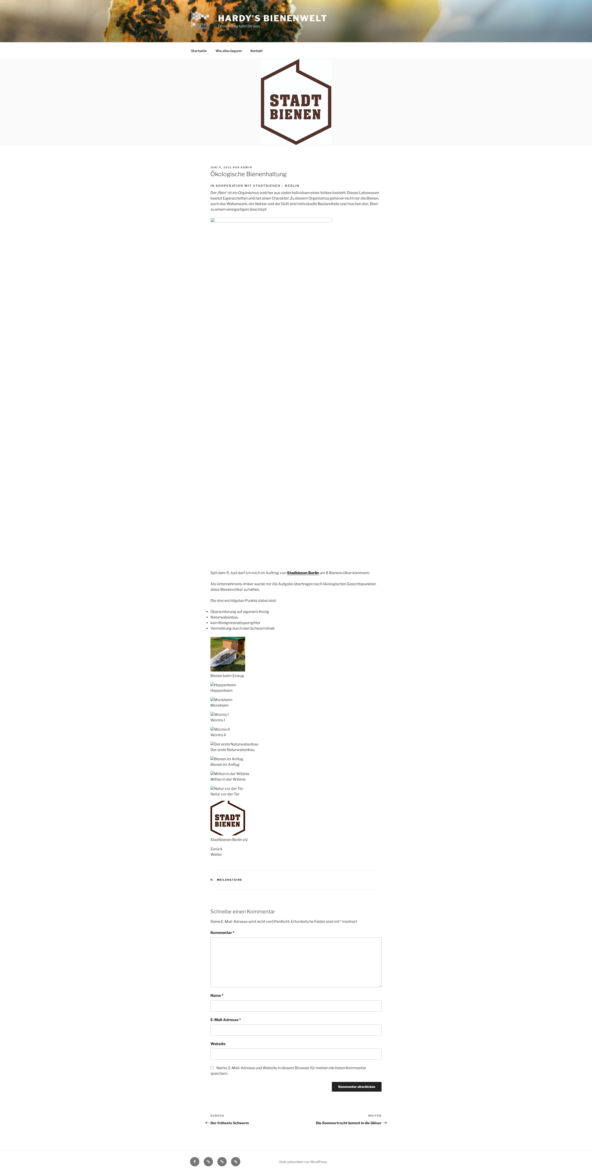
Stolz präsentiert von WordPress (303, 1162)
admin (246, 167)
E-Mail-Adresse (225, 1020)
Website (217, 1044)
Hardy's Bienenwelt (272, 18)
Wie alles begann (229, 51)
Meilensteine (229, 879)
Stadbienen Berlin (303, 573)
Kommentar (222, 932)
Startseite (199, 51)
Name (216, 995)
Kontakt (256, 51)
